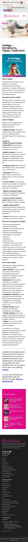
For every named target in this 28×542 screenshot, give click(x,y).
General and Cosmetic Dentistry (9, 501)
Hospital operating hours (8, 468)
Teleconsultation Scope (7, 475)
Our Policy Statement (7, 473)
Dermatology (5, 494)
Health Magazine (6, 471)
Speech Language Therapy (8, 515)
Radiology (4, 513)
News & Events (5, 463)
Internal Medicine (6, 504)
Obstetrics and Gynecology (8, 506)
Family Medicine (6, 499)
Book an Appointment (19, 7)
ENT (3, 497)
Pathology (4, 489)
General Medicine (6, 485)
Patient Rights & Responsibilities (9, 470)
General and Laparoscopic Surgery (10, 503)
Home (3, 458)
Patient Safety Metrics (7, 466)
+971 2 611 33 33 (8, 5)
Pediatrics (4, 491)
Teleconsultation (6, 477)
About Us (4, 459)
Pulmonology (5, 511)
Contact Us (4, 465)
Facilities (4, 461)
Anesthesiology (5, 484)
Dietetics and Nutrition (7, 496)
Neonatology (5, 487)
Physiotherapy (5, 509)
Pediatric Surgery (6, 492)
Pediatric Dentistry (6, 508)
